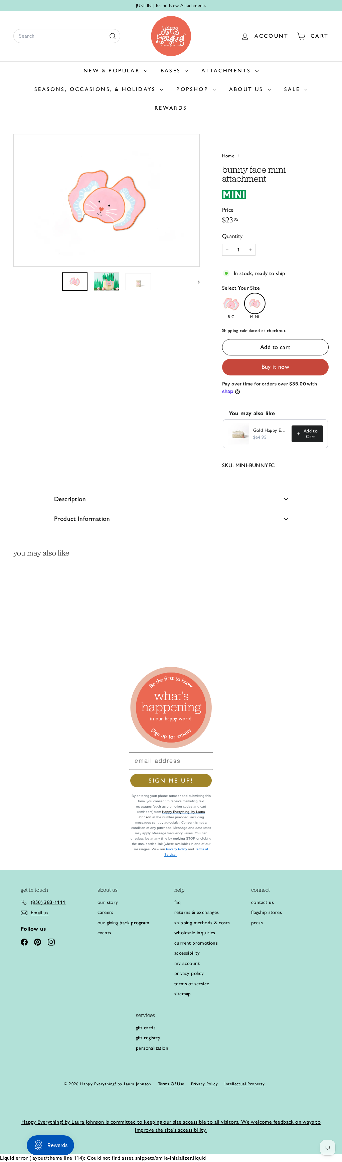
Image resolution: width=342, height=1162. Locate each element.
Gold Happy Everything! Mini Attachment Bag (270, 430)
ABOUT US (247, 89)
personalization (152, 1048)
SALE (293, 89)
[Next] (195, 281)
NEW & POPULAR (112, 70)
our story (108, 902)
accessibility (187, 953)
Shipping (230, 330)
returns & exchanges (196, 912)
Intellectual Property (244, 1083)
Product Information (82, 518)
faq (177, 902)
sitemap (182, 994)
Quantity (232, 236)
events (104, 933)
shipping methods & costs (202, 923)
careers (106, 912)
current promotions (196, 943)
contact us (262, 902)
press (257, 923)
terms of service (191, 984)
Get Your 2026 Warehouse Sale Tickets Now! (171, 7)
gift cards (146, 1028)
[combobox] (66, 36)
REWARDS (171, 108)
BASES (172, 70)
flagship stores (266, 912)
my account (187, 963)
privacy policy (189, 973)
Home (229, 155)
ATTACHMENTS (227, 70)
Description (70, 499)
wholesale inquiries (194, 933)
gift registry (148, 1038)
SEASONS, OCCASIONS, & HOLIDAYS (96, 89)
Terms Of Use (171, 1083)
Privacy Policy (176, 849)
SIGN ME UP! (171, 780)
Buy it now (276, 366)
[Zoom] (106, 200)
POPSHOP (193, 89)
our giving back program (123, 923)
